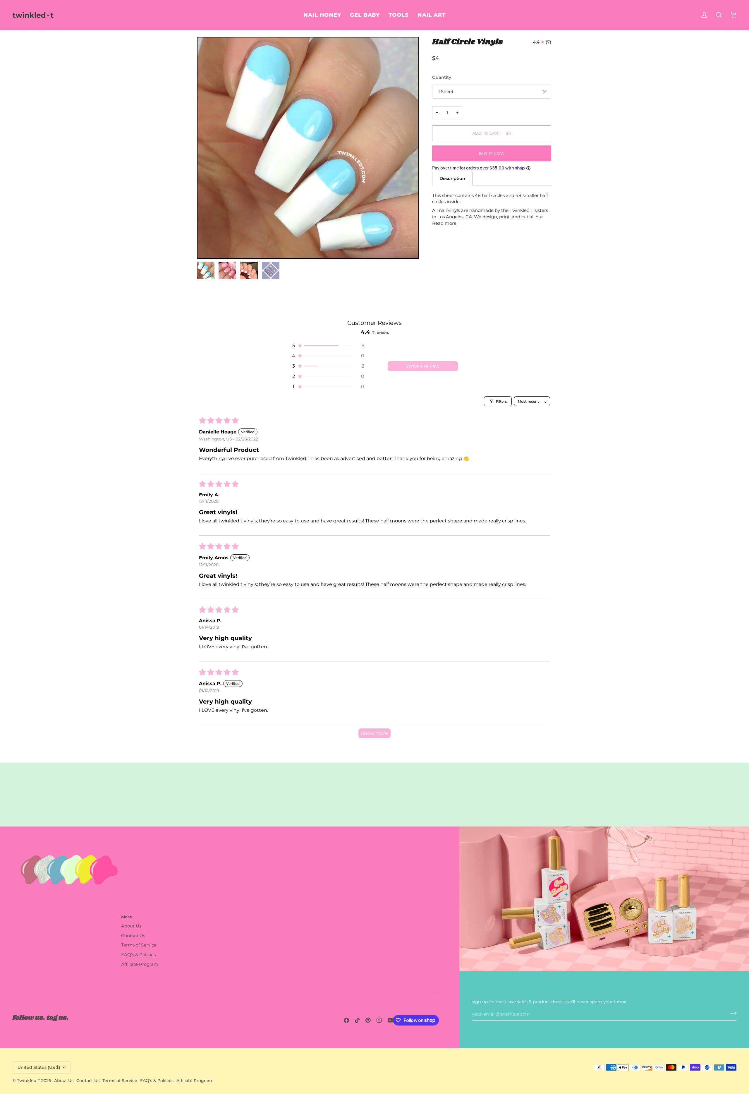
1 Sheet (445, 91)
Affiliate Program (139, 964)
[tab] (452, 179)
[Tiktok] (357, 1020)
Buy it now (492, 153)
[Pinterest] (368, 1020)
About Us (131, 926)
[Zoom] (208, 248)
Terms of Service (139, 945)
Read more (444, 223)
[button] (431, 15)
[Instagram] (379, 1020)
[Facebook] (346, 1020)
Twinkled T (28, 1080)
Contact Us (133, 935)
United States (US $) (39, 1067)
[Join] (731, 1013)
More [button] (126, 917)
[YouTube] (390, 1020)
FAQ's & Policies (138, 954)
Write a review (422, 366)
